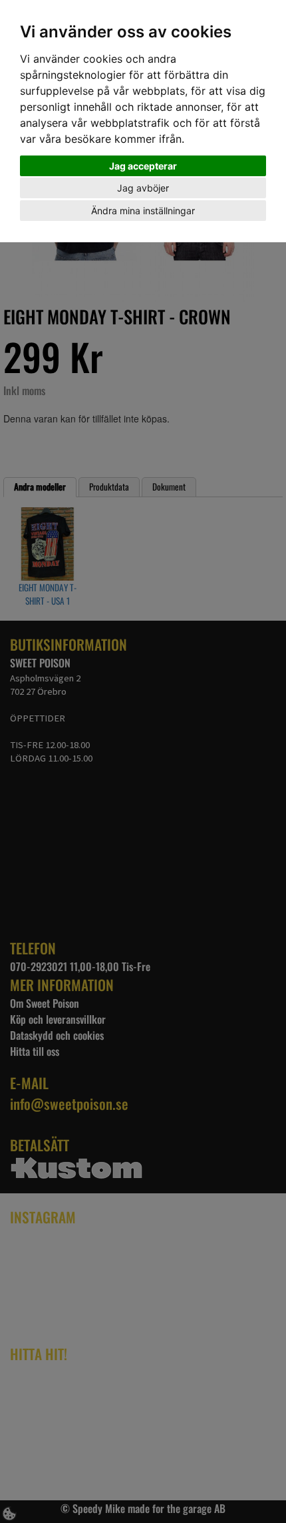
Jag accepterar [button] (143, 166)
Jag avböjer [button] (143, 188)
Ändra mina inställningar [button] (143, 210)
